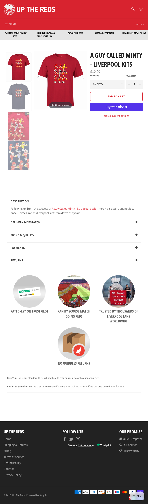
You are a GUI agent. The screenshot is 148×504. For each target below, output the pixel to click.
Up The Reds (18, 495)
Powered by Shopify (36, 495)
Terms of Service (14, 457)
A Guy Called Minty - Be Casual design (75, 209)
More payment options (116, 116)
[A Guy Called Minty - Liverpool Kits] (18, 67)
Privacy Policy (12, 475)
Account (140, 24)
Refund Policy (12, 463)
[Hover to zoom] (60, 80)
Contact (9, 469)
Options (94, 75)
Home (7, 439)
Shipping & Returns (16, 445)
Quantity (131, 76)
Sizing (7, 451)
